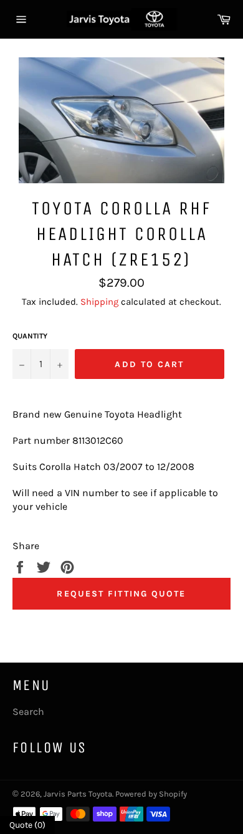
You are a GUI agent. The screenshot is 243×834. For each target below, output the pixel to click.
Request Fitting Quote (121, 593)
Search (28, 711)
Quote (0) (27, 825)
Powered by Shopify (151, 793)
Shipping (99, 301)
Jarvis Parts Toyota (78, 793)
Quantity (29, 336)
